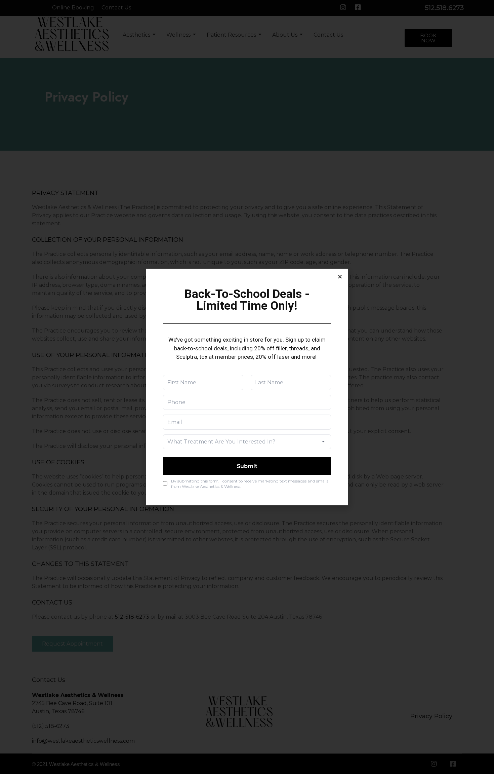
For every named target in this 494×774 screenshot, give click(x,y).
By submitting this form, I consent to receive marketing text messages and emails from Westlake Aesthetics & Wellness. (249, 483)
